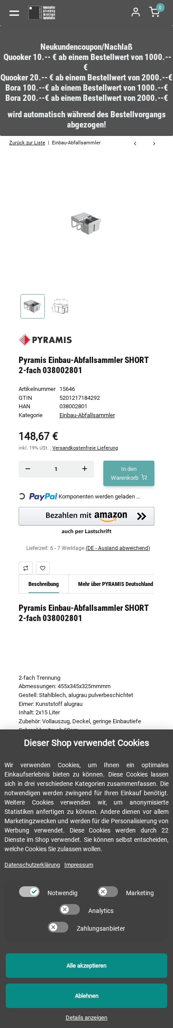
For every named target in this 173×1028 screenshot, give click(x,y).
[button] (86, 521)
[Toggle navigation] (14, 12)
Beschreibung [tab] (43, 584)
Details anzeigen (86, 1017)
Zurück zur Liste (27, 142)
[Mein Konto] (135, 12)
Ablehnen (86, 995)
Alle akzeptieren (86, 965)
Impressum (78, 864)
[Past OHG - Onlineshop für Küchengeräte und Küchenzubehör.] (42, 13)
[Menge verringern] (27, 469)
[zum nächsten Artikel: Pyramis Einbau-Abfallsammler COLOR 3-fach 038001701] (154, 144)
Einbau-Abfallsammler (87, 415)
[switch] (29, 891)
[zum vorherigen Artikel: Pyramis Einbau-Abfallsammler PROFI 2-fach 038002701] (135, 144)
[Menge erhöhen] (85, 469)
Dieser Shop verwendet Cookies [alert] (86, 742)
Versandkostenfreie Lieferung (85, 448)
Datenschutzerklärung (32, 864)
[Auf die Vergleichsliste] (26, 568)
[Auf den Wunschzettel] (43, 568)
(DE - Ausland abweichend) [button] (118, 548)
